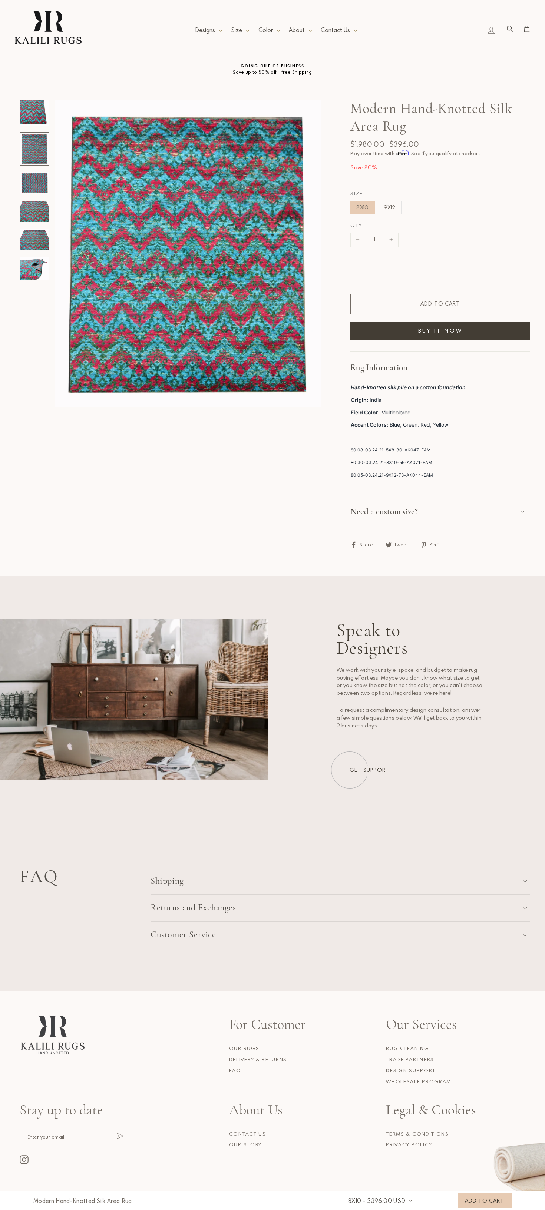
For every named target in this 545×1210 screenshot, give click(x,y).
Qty (356, 225)
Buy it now (440, 330)
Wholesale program (418, 1081)
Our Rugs (244, 1048)
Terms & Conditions (417, 1133)
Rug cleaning (407, 1048)
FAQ (235, 1070)
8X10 (362, 207)
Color (265, 30)
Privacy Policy (409, 1144)
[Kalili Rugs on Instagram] (24, 1159)
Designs (205, 30)
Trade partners (410, 1059)
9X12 (390, 207)
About (297, 30)
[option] (272, 69)
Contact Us (335, 30)
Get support (370, 769)
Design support (411, 1070)
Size (236, 30)
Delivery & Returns (258, 1059)
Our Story (245, 1144)
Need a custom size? (384, 512)
